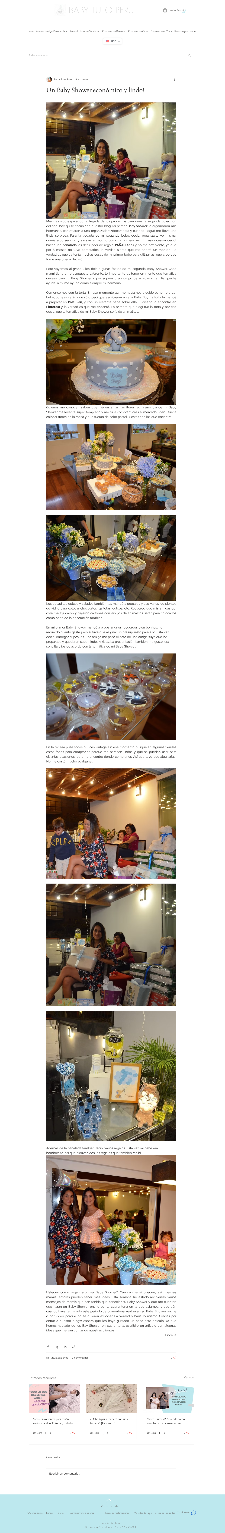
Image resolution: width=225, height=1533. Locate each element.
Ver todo (189, 1377)
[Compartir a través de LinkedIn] (65, 1347)
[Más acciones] (174, 79)
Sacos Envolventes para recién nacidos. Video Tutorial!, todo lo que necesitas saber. (53, 1421)
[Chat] (193, 1512)
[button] (184, 11)
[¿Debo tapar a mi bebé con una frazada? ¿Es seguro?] (111, 1398)
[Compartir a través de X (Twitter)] (56, 1347)
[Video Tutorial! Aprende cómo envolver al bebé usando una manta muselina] (168, 1398)
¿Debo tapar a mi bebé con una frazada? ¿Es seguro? (109, 1421)
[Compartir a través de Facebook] (48, 1347)
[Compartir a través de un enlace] (73, 1347)
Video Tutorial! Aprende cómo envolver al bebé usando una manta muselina (166, 1421)
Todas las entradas (38, 55)
